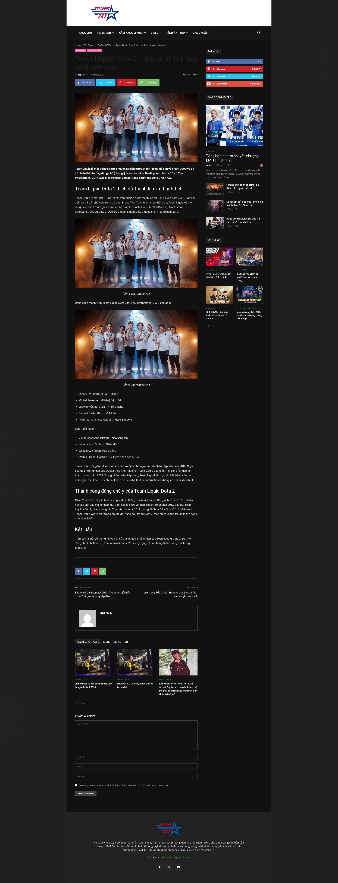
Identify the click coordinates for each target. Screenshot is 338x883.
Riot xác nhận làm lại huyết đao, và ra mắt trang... (247, 277)
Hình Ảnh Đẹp (175, 32)
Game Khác (200, 32)
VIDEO (154, 32)
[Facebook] (78, 571)
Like (258, 61)
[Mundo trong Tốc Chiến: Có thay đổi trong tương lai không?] (249, 295)
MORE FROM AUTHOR (115, 641)
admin (209, 165)
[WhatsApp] (102, 571)
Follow (256, 69)
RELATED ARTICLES (88, 641)
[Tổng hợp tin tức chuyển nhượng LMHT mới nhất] (234, 125)
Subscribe (255, 83)
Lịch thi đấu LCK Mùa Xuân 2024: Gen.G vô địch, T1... (217, 315)
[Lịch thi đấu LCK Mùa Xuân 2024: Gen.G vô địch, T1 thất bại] (219, 295)
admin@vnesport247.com (176, 857)
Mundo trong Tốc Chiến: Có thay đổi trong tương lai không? (249, 315)
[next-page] (83, 701)
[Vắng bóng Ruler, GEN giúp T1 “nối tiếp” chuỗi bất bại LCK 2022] (215, 223)
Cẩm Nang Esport (131, 32)
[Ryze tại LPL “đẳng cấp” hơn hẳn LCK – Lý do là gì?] (219, 257)
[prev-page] (77, 701)
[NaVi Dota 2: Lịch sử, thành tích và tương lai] (136, 662)
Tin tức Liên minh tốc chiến (248, 308)
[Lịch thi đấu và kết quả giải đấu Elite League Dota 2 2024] (94, 662)
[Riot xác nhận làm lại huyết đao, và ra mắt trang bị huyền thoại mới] (249, 257)
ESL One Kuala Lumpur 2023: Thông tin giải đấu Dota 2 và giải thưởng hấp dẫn (102, 594)
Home (78, 45)
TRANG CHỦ (84, 32)
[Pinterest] (94, 571)
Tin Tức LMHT (242, 270)
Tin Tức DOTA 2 (105, 45)
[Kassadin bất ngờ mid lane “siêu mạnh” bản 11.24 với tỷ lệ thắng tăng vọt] (215, 206)
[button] (259, 33)
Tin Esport (104, 32)
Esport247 (82, 74)
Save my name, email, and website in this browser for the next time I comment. (124, 785)
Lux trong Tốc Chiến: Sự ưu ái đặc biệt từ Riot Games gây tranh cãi (171, 594)
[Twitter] (86, 571)
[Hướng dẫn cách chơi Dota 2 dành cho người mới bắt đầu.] (215, 189)
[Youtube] (178, 867)
